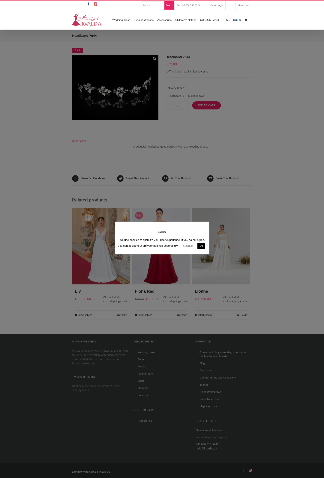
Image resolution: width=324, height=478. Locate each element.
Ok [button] (201, 245)
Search (169, 5)
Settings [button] (188, 245)
